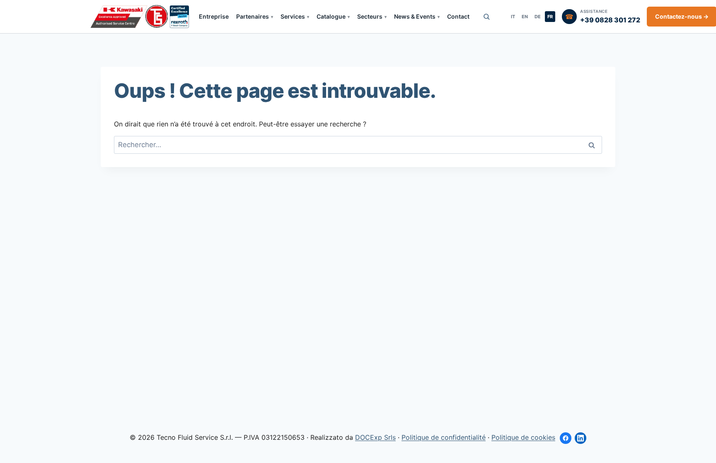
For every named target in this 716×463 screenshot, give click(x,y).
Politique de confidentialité (444, 437)
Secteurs (369, 16)
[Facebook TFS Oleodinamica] (565, 438)
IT (513, 16)
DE (538, 16)
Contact (458, 16)
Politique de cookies (523, 437)
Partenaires (252, 16)
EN (525, 16)
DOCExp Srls (375, 437)
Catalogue (331, 16)
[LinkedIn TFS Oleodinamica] (580, 438)
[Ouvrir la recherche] (486, 17)
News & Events (414, 16)
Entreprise (214, 16)
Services (293, 16)
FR (550, 16)
